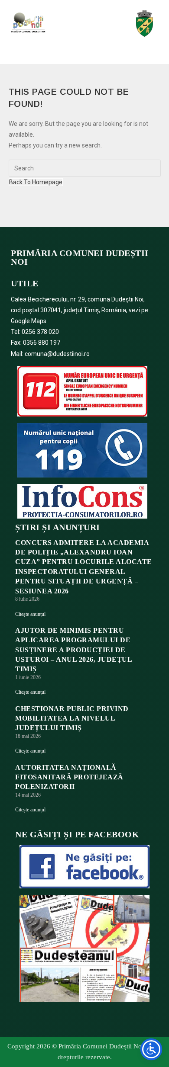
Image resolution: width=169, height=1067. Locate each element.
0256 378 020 (40, 331)
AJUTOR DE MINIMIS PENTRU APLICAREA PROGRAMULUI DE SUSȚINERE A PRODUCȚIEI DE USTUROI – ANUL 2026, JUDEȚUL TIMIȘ (73, 650)
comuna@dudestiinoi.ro (57, 353)
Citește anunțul (30, 614)
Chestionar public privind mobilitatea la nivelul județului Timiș (72, 718)
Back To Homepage (35, 182)
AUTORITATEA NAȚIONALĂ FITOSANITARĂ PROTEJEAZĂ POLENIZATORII (69, 777)
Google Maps (28, 320)
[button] (83, 22)
